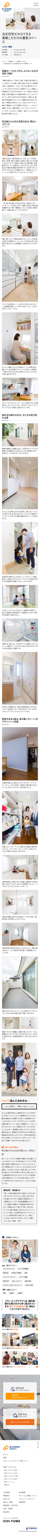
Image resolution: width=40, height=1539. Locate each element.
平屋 (4, 1293)
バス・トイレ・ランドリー (9, 1277)
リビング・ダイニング (9, 1269)
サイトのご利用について (28, 1496)
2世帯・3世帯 (29, 1285)
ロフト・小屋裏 (23, 1277)
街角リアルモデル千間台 (11, 1476)
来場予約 (6, 1485)
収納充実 (5, 1273)
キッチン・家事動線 (23, 1269)
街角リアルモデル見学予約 (20, 1422)
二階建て (11, 1293)
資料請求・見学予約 (10, 1505)
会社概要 (22, 1492)
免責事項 (22, 1502)
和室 (26, 1273)
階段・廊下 (6, 1281)
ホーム (4, 61)
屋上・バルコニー (17, 1281)
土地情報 (6, 1492)
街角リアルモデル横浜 (10, 1479)
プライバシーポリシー (27, 1499)
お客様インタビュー (21, 61)
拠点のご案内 (8, 1502)
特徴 (5, 1458)
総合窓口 (6, 1512)
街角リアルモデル (9, 1467)
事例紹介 (11, 61)
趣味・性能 (28, 1281)
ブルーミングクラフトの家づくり (15, 1461)
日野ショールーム (9, 1482)
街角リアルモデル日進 (10, 1473)
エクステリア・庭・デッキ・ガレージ (12, 1285)
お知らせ (6, 1499)
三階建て (20, 1293)
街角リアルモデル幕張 (10, 1470)
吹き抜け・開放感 (16, 1273)
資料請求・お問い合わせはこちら (20, 1396)
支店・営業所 (8, 1509)
